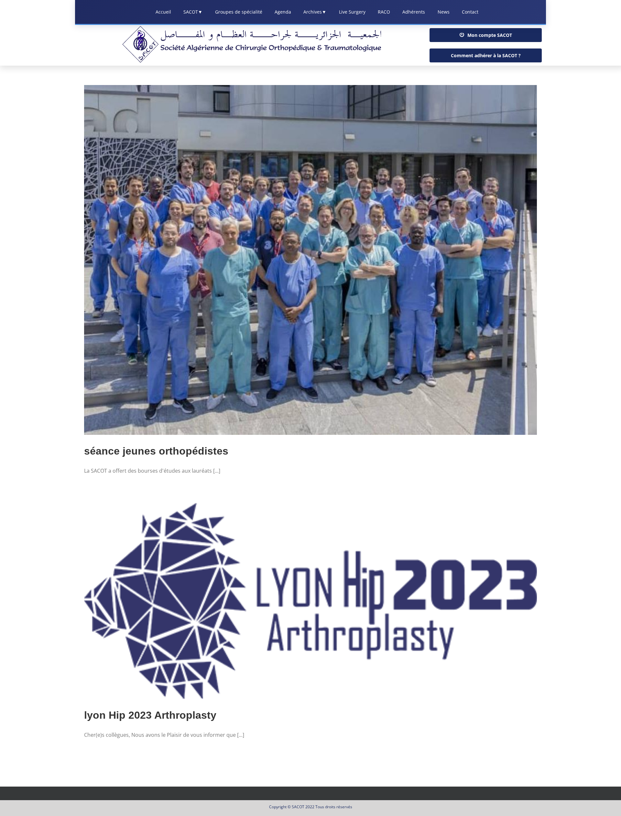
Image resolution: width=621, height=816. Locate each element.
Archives (314, 12)
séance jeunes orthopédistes (156, 451)
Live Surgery (352, 12)
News (444, 12)
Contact (470, 12)
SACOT (192, 12)
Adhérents (413, 12)
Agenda (283, 12)
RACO (384, 12)
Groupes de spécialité (238, 12)
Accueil (163, 12)
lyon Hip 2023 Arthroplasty (150, 715)
